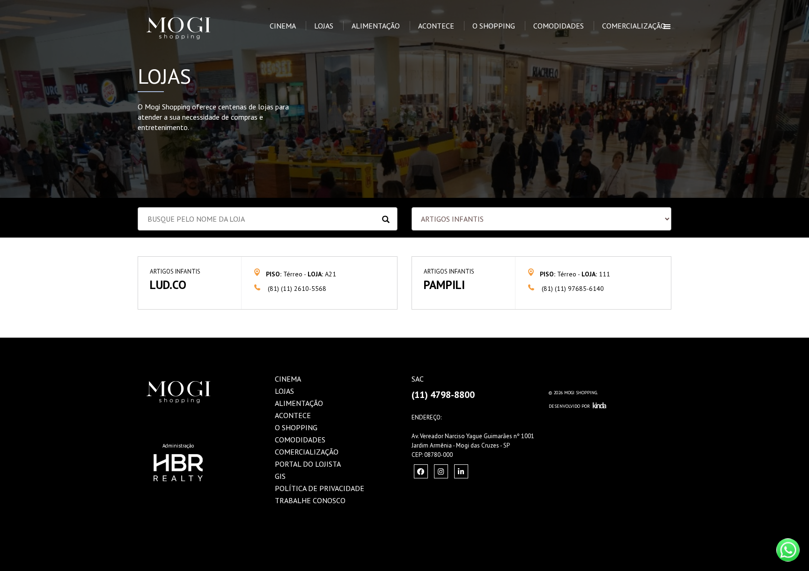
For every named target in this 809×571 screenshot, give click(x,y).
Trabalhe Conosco (310, 500)
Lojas (323, 25)
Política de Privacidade (319, 488)
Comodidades (558, 25)
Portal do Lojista (308, 464)
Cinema (283, 25)
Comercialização (634, 25)
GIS (280, 476)
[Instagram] (421, 471)
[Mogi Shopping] (192, 11)
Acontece (436, 25)
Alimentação (376, 25)
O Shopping (493, 25)
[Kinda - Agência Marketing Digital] (599, 406)
